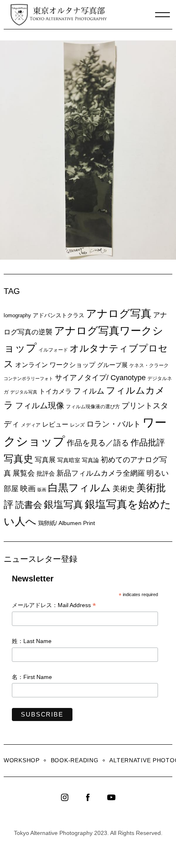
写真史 (18, 458)
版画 (41, 489)
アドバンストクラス (58, 315)
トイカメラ (55, 391)
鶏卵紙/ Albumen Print (66, 523)
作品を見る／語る (98, 442)
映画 (28, 488)
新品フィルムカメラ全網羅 (100, 473)
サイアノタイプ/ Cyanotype (100, 377)
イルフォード (53, 350)
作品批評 (148, 442)
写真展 (45, 460)
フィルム (88, 391)
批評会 (45, 473)
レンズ (77, 425)
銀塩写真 (63, 504)
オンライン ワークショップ (55, 364)
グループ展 (112, 364)
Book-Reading (75, 760)
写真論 (90, 460)
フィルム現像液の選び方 (93, 407)
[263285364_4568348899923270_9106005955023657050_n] (90, 257)
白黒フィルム (79, 487)
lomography (17, 315)
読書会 (28, 505)
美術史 (124, 489)
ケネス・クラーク (149, 365)
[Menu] (162, 14)
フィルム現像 (39, 405)
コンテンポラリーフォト (28, 378)
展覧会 (24, 473)
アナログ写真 (118, 313)
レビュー (55, 424)
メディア (31, 424)
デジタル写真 (23, 392)
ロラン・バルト (113, 424)
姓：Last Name (32, 641)
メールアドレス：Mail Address (54, 605)
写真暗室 (68, 460)
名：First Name (32, 677)
